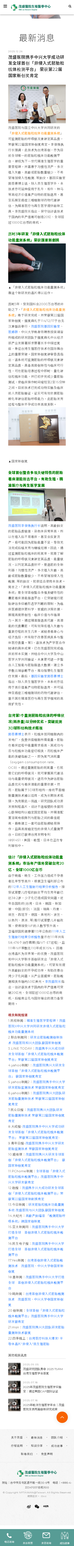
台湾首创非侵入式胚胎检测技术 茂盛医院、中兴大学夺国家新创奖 (36, 1265)
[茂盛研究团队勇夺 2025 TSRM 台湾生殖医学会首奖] (14, 1369)
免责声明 (47, 1454)
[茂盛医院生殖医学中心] (37, 1473)
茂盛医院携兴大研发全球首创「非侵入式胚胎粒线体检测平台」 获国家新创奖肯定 (36, 1070)
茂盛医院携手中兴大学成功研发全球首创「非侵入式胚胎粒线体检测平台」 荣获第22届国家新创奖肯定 (36, 1132)
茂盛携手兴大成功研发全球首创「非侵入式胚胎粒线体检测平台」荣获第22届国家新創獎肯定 (36, 1193)
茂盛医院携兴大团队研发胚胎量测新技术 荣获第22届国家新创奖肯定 (36, 1098)
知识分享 (37, 1445)
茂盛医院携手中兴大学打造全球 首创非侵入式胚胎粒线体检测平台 (36, 1232)
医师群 (13, 332)
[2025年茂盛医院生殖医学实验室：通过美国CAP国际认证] (14, 1387)
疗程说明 (17, 1445)
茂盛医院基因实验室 (45, 326)
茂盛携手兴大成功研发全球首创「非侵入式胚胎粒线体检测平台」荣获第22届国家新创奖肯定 (36, 1054)
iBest (44, 1496)
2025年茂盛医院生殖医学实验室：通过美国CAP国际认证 (42, 1389)
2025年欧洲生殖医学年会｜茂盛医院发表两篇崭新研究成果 (43, 1407)
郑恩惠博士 (16, 734)
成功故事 (57, 1446)
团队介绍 (57, 1437)
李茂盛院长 (53, 982)
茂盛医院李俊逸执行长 (24, 526)
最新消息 (37, 1437)
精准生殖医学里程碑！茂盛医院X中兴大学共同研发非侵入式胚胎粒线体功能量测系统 (37, 1026)
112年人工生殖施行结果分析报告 (35, 887)
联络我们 (27, 1454)
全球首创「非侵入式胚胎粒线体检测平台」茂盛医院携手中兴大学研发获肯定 (36, 1176)
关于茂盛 (17, 1437)
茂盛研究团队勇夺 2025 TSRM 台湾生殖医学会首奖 (43, 1371)
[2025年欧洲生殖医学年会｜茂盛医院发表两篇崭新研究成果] (14, 1405)
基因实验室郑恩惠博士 (47, 676)
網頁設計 (32, 1496)
